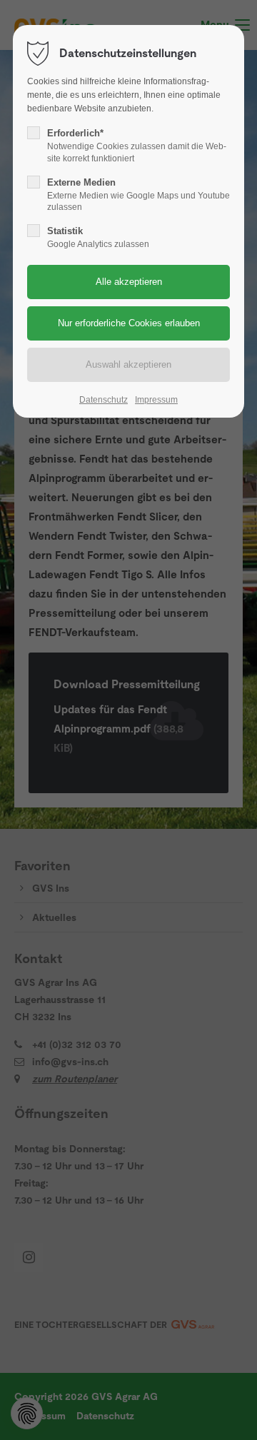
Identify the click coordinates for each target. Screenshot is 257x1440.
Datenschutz (103, 400)
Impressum (156, 400)
